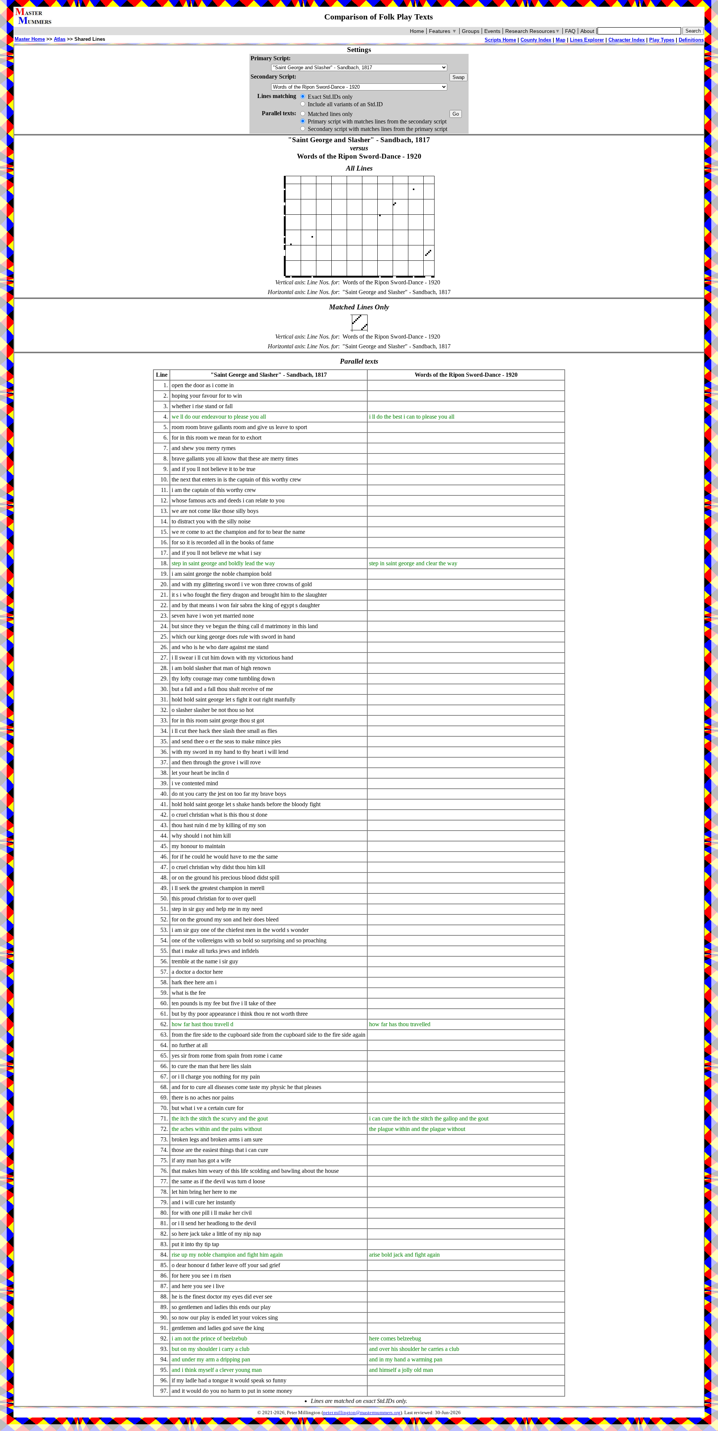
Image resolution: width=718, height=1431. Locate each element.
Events (492, 31)
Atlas (59, 39)
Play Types (661, 40)
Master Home (30, 39)
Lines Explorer (587, 40)
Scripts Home (500, 40)
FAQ (570, 31)
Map (560, 40)
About (587, 31)
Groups (470, 31)
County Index (536, 40)
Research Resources (532, 31)
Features (443, 31)
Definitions (691, 40)
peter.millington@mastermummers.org (362, 1412)
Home (417, 31)
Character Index (626, 40)
